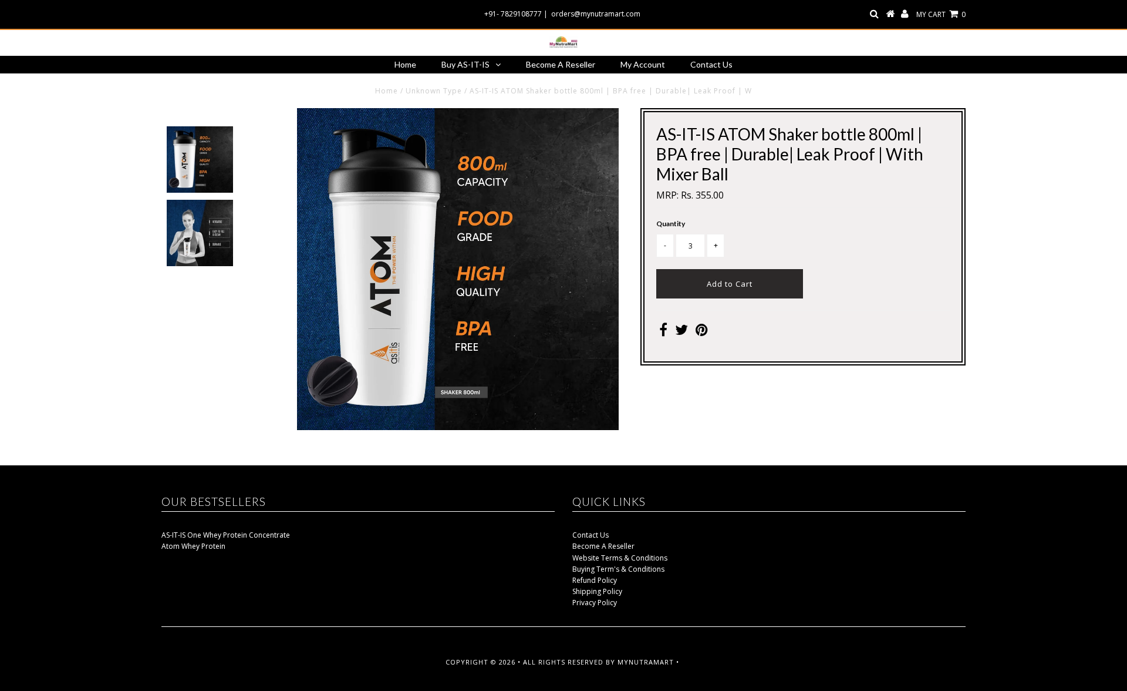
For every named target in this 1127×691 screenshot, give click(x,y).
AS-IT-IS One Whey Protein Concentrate (225, 535)
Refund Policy (594, 580)
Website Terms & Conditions (619, 558)
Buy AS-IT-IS (465, 64)
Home (405, 64)
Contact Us (711, 64)
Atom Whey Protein (193, 546)
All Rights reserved (563, 662)
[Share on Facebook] (663, 332)
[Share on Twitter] (681, 332)
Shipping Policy (597, 591)
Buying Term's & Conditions (618, 569)
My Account (642, 64)
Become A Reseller (560, 64)
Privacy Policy (594, 603)
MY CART (941, 14)
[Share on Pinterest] (702, 332)
